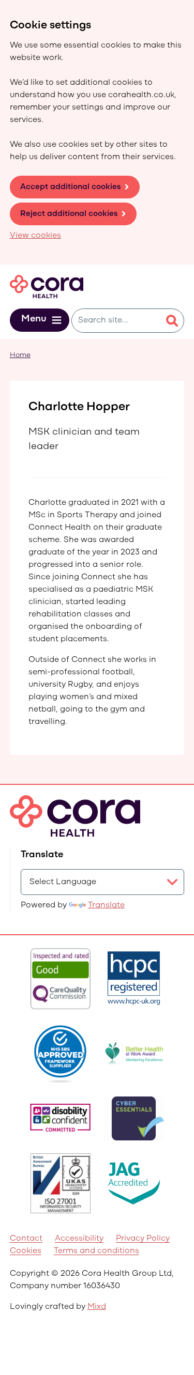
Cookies (25, 1251)
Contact (26, 1238)
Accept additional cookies (70, 187)
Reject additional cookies (69, 214)
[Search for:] (116, 320)
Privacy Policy (143, 1238)
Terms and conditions (96, 1251)
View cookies (35, 235)
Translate (106, 905)
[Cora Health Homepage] (46, 286)
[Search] (171, 321)
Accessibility (79, 1238)
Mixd (96, 1307)
